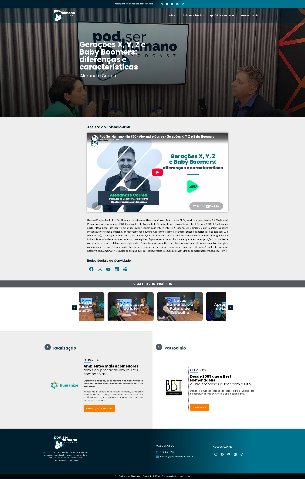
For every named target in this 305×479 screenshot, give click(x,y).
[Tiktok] (182, 4)
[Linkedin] (177, 4)
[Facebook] (167, 4)
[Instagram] (161, 4)
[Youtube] (172, 4)
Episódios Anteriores (222, 15)
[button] (230, 307)
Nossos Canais (249, 15)
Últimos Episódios (193, 15)
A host (173, 15)
